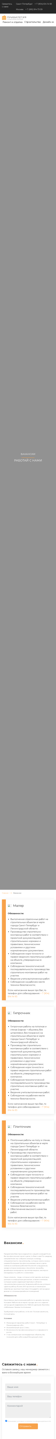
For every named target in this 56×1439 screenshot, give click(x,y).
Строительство (32, 22)
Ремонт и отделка (13, 22)
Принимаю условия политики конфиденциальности (29, 1421)
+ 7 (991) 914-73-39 (33, 9)
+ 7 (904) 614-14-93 (43, 4)
